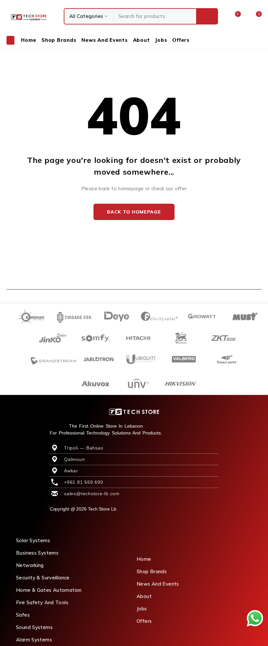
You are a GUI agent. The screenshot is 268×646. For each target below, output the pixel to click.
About (144, 596)
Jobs (142, 609)
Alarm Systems (34, 640)
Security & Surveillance (43, 578)
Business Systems (37, 553)
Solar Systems (33, 540)
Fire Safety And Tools (42, 602)
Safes (23, 615)
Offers (144, 621)
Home (144, 559)
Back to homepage (134, 212)
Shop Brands (152, 571)
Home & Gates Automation (49, 590)
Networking (30, 565)
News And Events (158, 584)
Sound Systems (34, 627)
